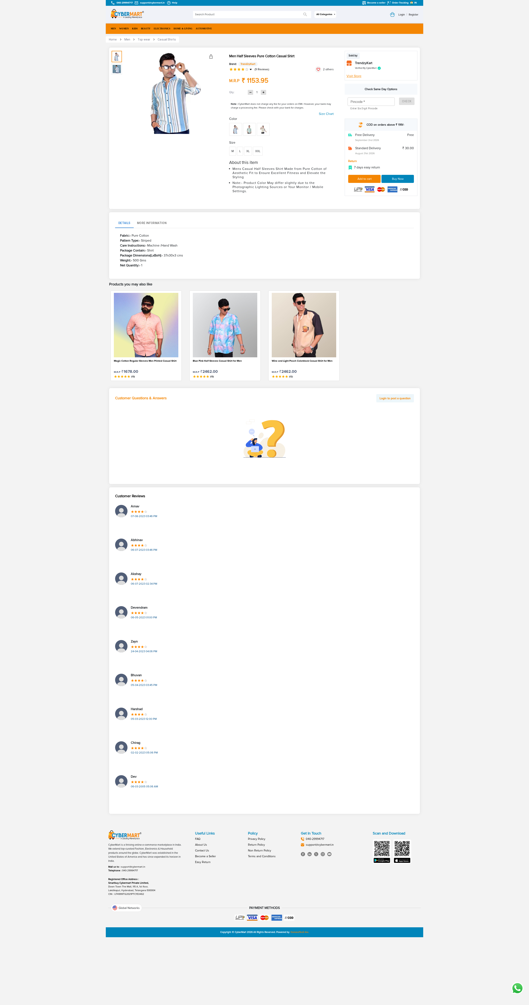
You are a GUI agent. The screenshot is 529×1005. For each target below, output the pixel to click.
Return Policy (256, 844)
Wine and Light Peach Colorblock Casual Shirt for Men (302, 360)
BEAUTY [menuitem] (145, 28)
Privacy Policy (256, 839)
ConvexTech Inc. (300, 932)
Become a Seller (205, 856)
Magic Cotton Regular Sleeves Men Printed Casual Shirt (145, 360)
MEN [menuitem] (113, 28)
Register (413, 14)
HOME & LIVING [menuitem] (183, 28)
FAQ (197, 839)
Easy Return (203, 862)
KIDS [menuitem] (135, 28)
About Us (201, 844)
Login (401, 14)
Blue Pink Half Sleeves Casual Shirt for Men (217, 360)
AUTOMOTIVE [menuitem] (204, 28)
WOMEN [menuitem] (124, 28)
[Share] (210, 56)
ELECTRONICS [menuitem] (162, 28)
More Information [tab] (152, 223)
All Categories (324, 14)
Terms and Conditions (262, 856)
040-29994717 (130, 870)
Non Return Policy (259, 850)
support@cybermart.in (133, 866)
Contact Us (202, 850)
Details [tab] (124, 223)
